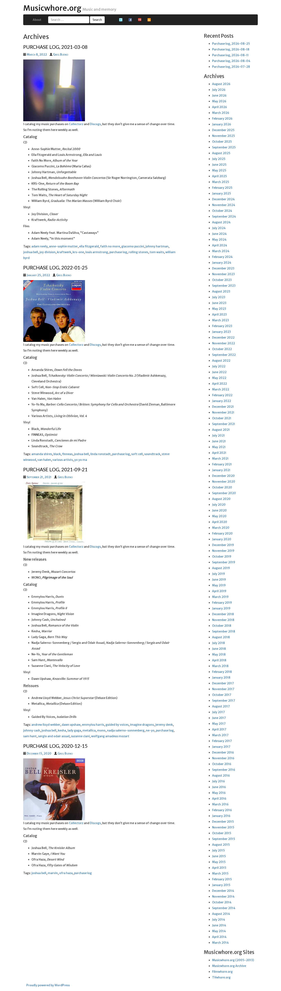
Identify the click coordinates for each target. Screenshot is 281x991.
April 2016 (219, 798)
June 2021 (219, 441)
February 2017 (222, 741)
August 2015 (221, 845)
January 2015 (221, 885)
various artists (62, 460)
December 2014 (223, 891)
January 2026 (221, 124)
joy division (47, 252)
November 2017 (223, 689)
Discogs (95, 124)
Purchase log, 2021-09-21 (55, 469)
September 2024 (224, 216)
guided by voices (117, 725)
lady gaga (74, 730)
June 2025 (219, 165)
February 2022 (222, 395)
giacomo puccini (132, 246)
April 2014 (219, 937)
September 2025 (224, 147)
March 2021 (220, 458)
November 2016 (223, 758)
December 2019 (223, 545)
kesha (62, 730)
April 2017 (219, 729)
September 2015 (223, 839)
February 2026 (222, 118)
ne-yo (150, 730)
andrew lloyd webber (45, 725)
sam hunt (30, 736)
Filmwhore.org (222, 972)
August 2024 (221, 222)
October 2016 (221, 764)
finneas (67, 454)
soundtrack (152, 454)
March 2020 (220, 528)
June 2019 (219, 579)
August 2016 (221, 775)
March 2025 (220, 182)
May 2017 (219, 723)
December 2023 (223, 268)
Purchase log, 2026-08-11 (230, 55)
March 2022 (220, 389)
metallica (89, 730)
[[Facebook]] (130, 19)
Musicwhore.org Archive (229, 966)
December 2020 (223, 476)
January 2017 (221, 747)
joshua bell (30, 252)
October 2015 (221, 833)
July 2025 (218, 159)
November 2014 (223, 896)
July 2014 (218, 919)
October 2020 (222, 487)
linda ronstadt (100, 454)
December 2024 (223, 199)
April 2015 (219, 868)
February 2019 (222, 602)
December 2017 (223, 683)
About (37, 20)
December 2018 (223, 614)
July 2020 (219, 505)
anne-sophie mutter (63, 246)
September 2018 (223, 631)
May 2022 (219, 378)
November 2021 (223, 412)
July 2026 (218, 90)
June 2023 (219, 303)
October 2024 (222, 211)
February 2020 (222, 533)
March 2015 (220, 873)
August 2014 (221, 914)
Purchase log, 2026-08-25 (231, 43)
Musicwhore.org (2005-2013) (233, 960)
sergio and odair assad (54, 736)
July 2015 (218, 850)
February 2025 (222, 188)
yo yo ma (80, 460)
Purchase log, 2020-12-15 (55, 746)
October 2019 (221, 556)
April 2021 (219, 453)
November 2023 (223, 274)
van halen (44, 460)
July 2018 (218, 643)
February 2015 (222, 879)
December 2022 (223, 337)
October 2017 (221, 695)
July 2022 (218, 366)
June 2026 (219, 95)
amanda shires (41, 454)
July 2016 (218, 781)
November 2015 (223, 827)
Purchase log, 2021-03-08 (55, 47)
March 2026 (220, 113)
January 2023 (221, 332)
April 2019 (219, 591)
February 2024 (222, 257)
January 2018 (221, 677)
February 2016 (222, 810)
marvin (53, 873)
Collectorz (76, 124)
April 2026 (219, 107)
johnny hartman (156, 246)
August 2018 (221, 637)
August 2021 (221, 430)
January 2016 (221, 816)
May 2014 (219, 931)
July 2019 (218, 574)
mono (101, 730)
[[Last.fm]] (139, 19)
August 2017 (221, 706)
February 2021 (222, 464)
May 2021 (219, 447)
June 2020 (219, 510)
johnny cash (31, 730)
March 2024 (220, 251)
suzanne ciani (80, 736)
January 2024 (221, 262)
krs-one (78, 252)
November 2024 (223, 205)
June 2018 (219, 649)
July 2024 (219, 228)
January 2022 (221, 401)
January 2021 (221, 470)
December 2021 (223, 407)
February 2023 (222, 326)
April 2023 (219, 314)
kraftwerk (64, 252)
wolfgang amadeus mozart (110, 736)
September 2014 (223, 908)
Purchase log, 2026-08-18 (230, 49)
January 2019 (221, 608)
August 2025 (221, 153)
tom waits (157, 252)
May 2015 (219, 862)
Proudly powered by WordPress (48, 985)
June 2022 (219, 372)
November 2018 (223, 620)
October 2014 (221, 902)
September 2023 (224, 286)
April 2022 (219, 383)
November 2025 (223, 136)
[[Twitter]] (120, 19)
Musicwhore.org (52, 8)
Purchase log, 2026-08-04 (231, 61)
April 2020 (219, 522)
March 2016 (220, 804)
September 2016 (223, 770)
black (57, 454)
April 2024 (219, 245)
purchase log (118, 252)
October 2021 (221, 418)
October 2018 (221, 626)
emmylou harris (93, 725)
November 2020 (223, 481)
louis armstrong (96, 252)
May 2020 (219, 516)
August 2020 (221, 499)
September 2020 (224, 493)
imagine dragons (142, 725)
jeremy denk (164, 725)
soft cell (137, 454)
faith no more (110, 246)
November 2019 (223, 551)
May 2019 (219, 585)
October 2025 (222, 141)
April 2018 (219, 660)
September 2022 (224, 355)
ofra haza (66, 873)
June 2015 (219, 856)
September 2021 (223, 424)
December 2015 (223, 821)
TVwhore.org (221, 977)
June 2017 (219, 718)
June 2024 (219, 234)
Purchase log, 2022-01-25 (55, 267)
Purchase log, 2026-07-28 (231, 67)
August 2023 (221, 291)
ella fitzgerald (89, 246)
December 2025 (223, 130)
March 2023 (220, 320)
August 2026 (221, 84)
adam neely (39, 246)
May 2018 (219, 654)
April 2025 (219, 176)
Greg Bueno (60, 54)
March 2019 (220, 597)
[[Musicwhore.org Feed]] (149, 19)
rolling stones (138, 252)
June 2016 (219, 787)
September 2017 (223, 700)
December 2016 (223, 752)
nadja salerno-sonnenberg (125, 730)
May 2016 (219, 793)
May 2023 (219, 309)
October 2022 (222, 349)
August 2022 (221, 360)
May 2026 (219, 101)
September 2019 (223, 562)
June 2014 (219, 925)
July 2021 (218, 435)
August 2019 (221, 568)
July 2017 (218, 712)
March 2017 (220, 735)
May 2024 (219, 239)
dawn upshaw (71, 725)
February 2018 (222, 672)
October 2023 (222, 280)
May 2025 (219, 170)
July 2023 (218, 297)
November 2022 (223, 343)
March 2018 (220, 666)
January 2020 (221, 539)
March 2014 (220, 942)
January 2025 (221, 193)
